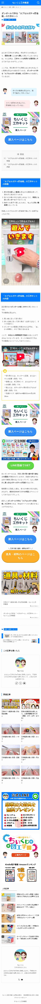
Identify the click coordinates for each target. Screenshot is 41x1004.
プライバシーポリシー (20, 997)
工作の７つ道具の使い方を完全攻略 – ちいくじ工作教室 (19, 603)
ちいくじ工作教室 (20, 3)
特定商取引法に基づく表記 (31, 995)
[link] (16, 683)
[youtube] (24, 683)
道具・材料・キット (9, 19)
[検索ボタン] (38, 2)
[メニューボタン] (2, 2)
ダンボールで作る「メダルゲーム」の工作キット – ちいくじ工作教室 (20, 614)
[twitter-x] (20, 683)
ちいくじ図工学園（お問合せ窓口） (12, 995)
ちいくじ (20, 671)
